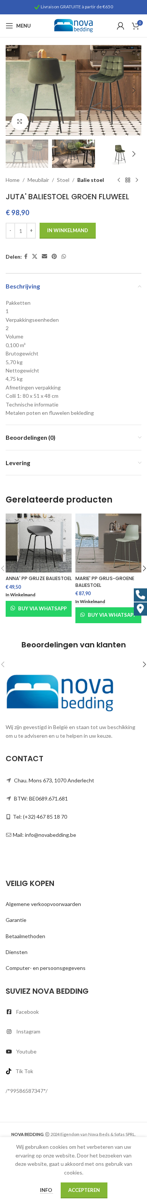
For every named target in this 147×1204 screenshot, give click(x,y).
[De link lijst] (73, 1012)
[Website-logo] (73, 25)
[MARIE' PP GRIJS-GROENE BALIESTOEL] (108, 543)
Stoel (63, 180)
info (46, 1190)
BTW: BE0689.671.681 (41, 798)
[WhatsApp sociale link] (63, 256)
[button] (13, 90)
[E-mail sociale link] (44, 256)
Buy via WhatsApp (42, 608)
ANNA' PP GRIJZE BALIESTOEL (39, 578)
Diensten (17, 952)
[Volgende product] (136, 180)
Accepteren (84, 1190)
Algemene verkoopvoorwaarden (43, 904)
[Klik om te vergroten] (19, 121)
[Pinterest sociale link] (54, 256)
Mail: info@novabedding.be (44, 835)
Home (13, 180)
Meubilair (38, 180)
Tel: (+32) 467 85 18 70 (40, 816)
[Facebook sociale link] (26, 256)
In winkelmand (67, 230)
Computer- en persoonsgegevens (46, 968)
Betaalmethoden (25, 936)
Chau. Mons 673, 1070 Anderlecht (54, 780)
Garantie (16, 920)
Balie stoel (90, 180)
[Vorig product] (118, 180)
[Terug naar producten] (127, 180)
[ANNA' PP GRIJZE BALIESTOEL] (39, 543)
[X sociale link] (35, 256)
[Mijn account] (120, 25)
